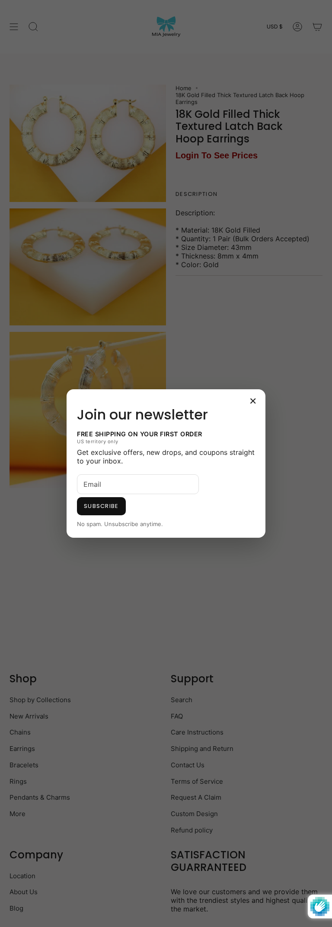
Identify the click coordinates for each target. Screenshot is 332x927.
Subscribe (101, 506)
